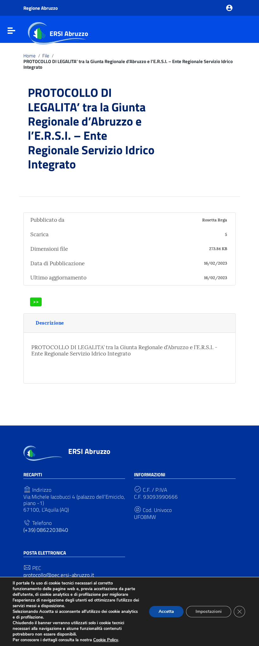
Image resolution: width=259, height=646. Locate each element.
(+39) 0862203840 (45, 530)
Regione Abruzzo (40, 8)
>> (36, 301)
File (45, 56)
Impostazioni (209, 611)
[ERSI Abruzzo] (42, 453)
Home (29, 56)
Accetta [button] (166, 611)
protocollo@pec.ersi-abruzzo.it (58, 575)
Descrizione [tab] (50, 323)
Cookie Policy (105, 640)
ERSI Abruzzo (69, 33)
